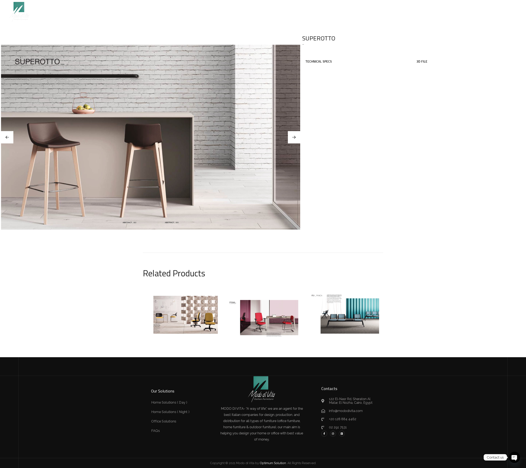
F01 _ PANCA (345, 311)
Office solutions (264, 11)
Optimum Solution (273, 463)
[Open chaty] (514, 457)
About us (290, 11)
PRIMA (263, 312)
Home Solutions (232, 11)
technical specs (318, 61)
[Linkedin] (342, 434)
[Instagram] (333, 434)
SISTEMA (180, 312)
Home (209, 11)
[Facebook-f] (324, 434)
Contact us (312, 11)
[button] (294, 137)
